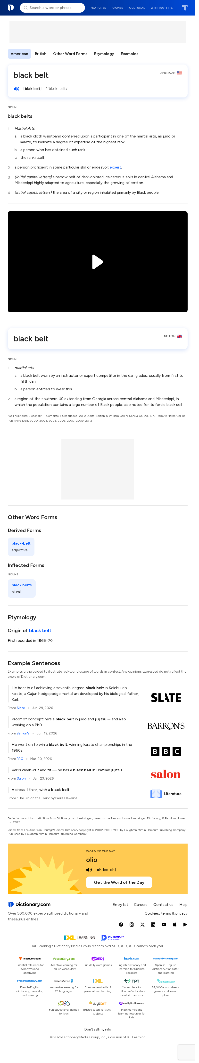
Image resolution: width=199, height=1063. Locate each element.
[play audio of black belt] (16, 89)
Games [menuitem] (118, 7)
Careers (141, 904)
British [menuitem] (40, 53)
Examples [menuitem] (129, 53)
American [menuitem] (19, 53)
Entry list (120, 904)
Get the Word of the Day (119, 882)
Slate (21, 708)
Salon (21, 778)
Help (183, 904)
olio (91, 859)
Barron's (23, 733)
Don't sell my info (97, 1029)
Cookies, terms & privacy (166, 913)
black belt (40, 630)
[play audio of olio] (89, 870)
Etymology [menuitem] (104, 53)
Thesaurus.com (185, 8)
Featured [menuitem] (99, 7)
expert (115, 167)
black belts (20, 116)
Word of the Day (100, 851)
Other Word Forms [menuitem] (70, 53)
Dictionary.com (11, 7)
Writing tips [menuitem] (162, 7)
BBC (20, 759)
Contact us (163, 904)
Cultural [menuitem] (137, 7)
